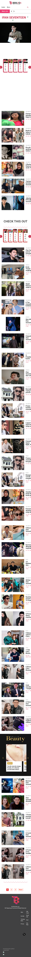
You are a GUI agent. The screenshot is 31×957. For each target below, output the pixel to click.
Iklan (22, 912)
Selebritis (4, 7)
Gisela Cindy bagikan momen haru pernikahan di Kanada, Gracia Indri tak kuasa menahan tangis (16, 67)
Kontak (22, 916)
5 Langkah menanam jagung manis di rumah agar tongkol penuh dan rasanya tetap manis (11, 67)
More (8, 7)
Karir (27, 920)
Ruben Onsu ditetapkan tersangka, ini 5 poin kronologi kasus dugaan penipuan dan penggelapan (21, 67)
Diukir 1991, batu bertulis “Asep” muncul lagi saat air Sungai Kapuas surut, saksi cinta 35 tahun (26, 67)
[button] (12, 11)
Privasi (22, 924)
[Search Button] (27, 7)
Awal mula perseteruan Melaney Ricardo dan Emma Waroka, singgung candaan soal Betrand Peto (6, 67)
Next (20, 890)
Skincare (10, 763)
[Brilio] (15, 3)
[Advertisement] (15, 94)
